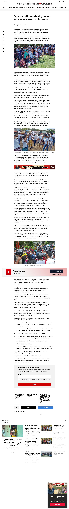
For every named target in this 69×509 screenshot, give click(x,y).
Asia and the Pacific (22, 413)
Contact (60, 1)
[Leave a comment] (3, 48)
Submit (34, 384)
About (63, 1)
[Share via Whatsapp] (3, 37)
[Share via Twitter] (3, 34)
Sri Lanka (15, 413)
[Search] (65, 7)
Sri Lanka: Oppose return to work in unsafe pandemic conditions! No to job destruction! (19, 396)
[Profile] (65, 1)
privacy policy (45, 379)
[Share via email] (3, 43)
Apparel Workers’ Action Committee (20, 24)
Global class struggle (45, 413)
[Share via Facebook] (3, 31)
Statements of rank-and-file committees (33, 413)
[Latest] (6, 7)
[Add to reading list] (3, 51)
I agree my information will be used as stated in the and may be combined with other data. (35, 380)
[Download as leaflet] (3, 45)
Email (19, 374)
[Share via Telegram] (3, 40)
